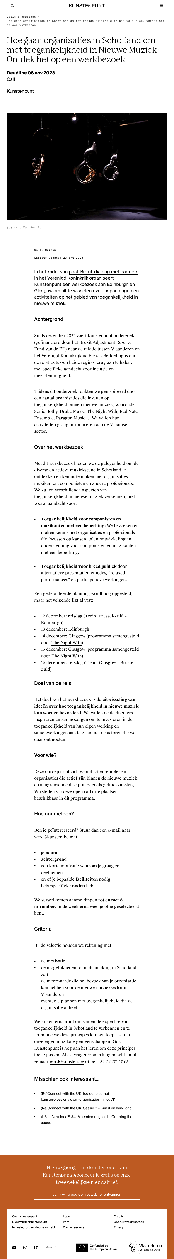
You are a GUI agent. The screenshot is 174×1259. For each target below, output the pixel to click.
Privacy (118, 1227)
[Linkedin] (36, 1247)
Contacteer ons (73, 1227)
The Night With (102, 411)
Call (37, 250)
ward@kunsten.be (51, 837)
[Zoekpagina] (12, 5)
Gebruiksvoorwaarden (129, 1222)
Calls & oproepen (21, 17)
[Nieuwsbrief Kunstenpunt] (14, 1247)
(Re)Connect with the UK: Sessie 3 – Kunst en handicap (86, 1108)
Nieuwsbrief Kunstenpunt (29, 1222)
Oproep (50, 250)
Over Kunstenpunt (24, 1216)
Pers (66, 1222)
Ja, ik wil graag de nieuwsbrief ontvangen (87, 1195)
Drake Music (72, 411)
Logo (66, 1216)
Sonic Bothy (45, 411)
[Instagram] (25, 1247)
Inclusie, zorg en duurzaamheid (33, 1227)
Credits (119, 1216)
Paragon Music (70, 418)
